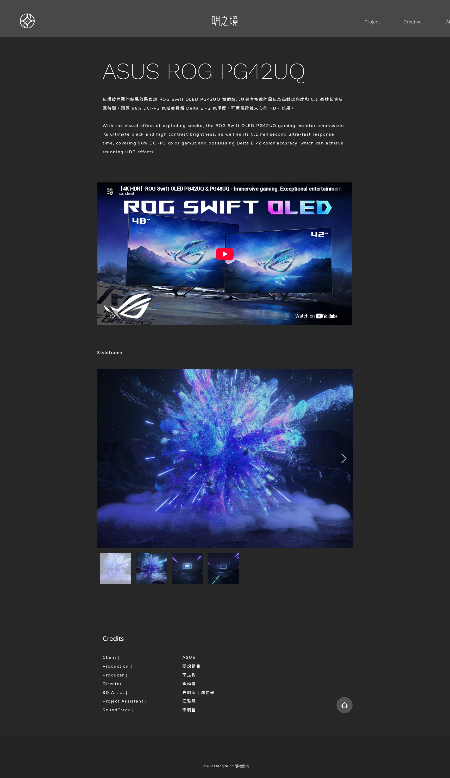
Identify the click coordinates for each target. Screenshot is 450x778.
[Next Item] (344, 459)
